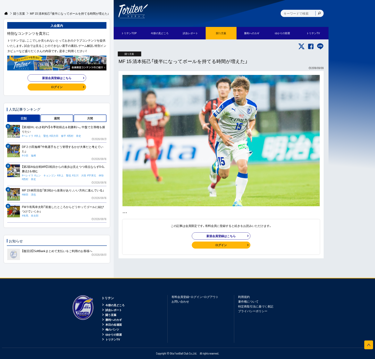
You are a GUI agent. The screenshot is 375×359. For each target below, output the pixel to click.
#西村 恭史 (74, 136)
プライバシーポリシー (252, 311)
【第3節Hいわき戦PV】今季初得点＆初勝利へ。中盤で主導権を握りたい (63, 129)
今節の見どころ (115, 305)
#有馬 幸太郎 (30, 215)
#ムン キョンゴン (45, 175)
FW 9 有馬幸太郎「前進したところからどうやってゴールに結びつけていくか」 (63, 209)
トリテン (108, 297)
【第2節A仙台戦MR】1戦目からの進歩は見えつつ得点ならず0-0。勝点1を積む (63, 168)
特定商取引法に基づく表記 (255, 306)
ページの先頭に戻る (368, 344)
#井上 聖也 (41, 136)
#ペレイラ (27, 136)
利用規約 (244, 297)
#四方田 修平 (57, 136)
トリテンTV (112, 339)
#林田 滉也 (29, 194)
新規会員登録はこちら (221, 236)
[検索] (319, 13)
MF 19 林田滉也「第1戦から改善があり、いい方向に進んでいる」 (63, 190)
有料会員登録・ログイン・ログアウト (195, 297)
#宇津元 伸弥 (95, 175)
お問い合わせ (180, 301)
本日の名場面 (113, 324)
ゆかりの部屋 (113, 334)
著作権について (248, 301)
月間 (90, 118)
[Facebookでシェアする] (310, 46)
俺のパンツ (112, 329)
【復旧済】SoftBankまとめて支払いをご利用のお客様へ (57, 251)
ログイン (221, 245)
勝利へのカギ (113, 320)
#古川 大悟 (79, 175)
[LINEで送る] (320, 46)
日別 (24, 118)
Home (6, 13)
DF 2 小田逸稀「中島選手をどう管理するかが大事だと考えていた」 (62, 149)
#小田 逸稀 (29, 155)
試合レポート (113, 310)
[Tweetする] (301, 46)
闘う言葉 (221, 33)
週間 (57, 118)
